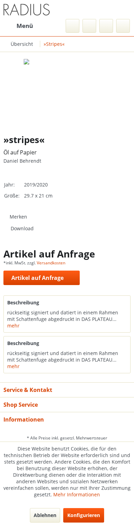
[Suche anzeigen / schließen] (72, 26)
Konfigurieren (83, 515)
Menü (24, 26)
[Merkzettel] (89, 26)
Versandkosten (51, 263)
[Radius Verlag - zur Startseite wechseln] (26, 9)
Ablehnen (45, 515)
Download (22, 228)
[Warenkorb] (123, 26)
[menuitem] (18, 26)
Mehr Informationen (76, 494)
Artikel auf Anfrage (37, 278)
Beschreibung (23, 302)
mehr (13, 325)
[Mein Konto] (106, 26)
